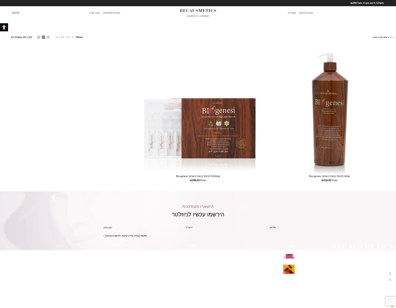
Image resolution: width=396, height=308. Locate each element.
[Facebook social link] (17, 3)
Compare (267, 49)
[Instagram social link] (14, 3)
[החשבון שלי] (28, 13)
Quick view (267, 56)
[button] (4, 27)
